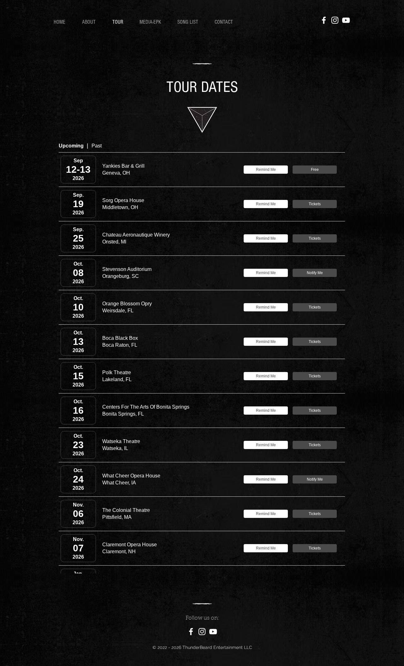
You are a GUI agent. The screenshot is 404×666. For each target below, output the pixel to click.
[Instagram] (335, 20)
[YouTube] (346, 20)
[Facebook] (324, 20)
